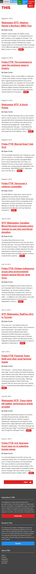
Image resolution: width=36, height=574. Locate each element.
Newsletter (5, 559)
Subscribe (18, 516)
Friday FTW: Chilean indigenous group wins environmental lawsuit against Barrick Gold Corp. (18, 273)
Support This (25, 2)
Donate (18, 543)
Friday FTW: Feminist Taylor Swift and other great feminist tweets (16, 358)
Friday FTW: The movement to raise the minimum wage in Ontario (17, 65)
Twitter (15, 1)
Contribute (5, 561)
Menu (31, 6)
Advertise (4, 563)
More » (21, 49)
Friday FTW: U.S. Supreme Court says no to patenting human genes (15, 446)
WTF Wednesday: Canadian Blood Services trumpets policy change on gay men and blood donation (17, 227)
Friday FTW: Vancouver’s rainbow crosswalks (14, 185)
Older (26, 482)
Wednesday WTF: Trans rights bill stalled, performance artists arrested (17, 403)
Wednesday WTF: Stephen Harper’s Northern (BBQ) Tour (17, 24)
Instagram (6, 1)
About (3, 555)
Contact (4, 557)
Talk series (19, 2)
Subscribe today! (31, 2)
